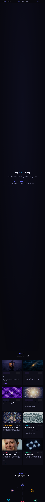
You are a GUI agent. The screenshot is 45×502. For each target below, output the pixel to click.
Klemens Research (6, 1)
